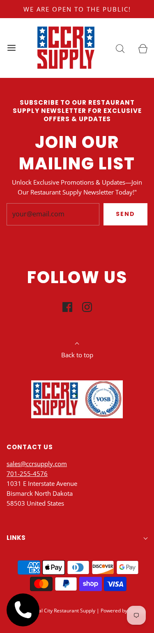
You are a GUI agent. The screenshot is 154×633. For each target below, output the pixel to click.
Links (16, 537)
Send (125, 214)
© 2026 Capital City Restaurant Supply (52, 610)
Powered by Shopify (123, 610)
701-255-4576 (27, 473)
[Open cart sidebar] (142, 48)
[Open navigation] (11, 48)
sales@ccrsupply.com (37, 464)
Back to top (77, 355)
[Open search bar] (120, 48)
